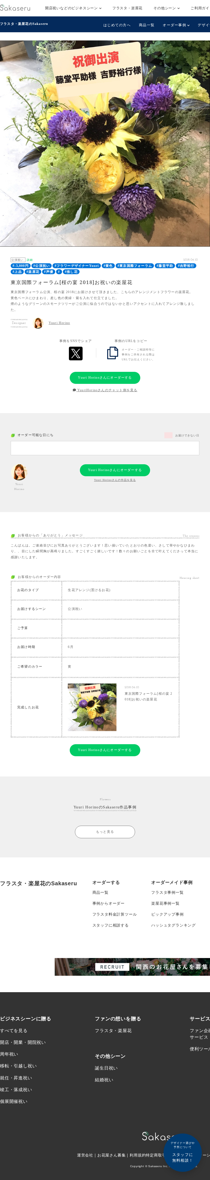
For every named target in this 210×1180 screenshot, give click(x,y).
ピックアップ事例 (167, 914)
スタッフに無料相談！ (183, 1152)
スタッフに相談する (110, 925)
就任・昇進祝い (16, 1078)
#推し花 (71, 272)
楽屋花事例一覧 (165, 903)
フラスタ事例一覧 (167, 892)
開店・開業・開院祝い (23, 1042)
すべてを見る (14, 1030)
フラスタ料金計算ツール (114, 914)
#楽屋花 (33, 272)
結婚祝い (104, 1079)
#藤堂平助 (165, 266)
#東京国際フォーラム (135, 266)
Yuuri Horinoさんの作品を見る (115, 479)
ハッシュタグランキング (173, 925)
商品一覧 (146, 25)
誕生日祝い (106, 1068)
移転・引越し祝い (18, 1066)
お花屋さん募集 (111, 1155)
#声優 (48, 272)
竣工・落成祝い (16, 1089)
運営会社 (85, 1155)
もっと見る (105, 832)
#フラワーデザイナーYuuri (77, 266)
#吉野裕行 (186, 266)
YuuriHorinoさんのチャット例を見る (107, 390)
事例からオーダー (108, 903)
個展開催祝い (14, 1101)
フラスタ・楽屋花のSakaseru (24, 24)
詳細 (30, 259)
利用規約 (138, 1155)
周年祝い (9, 1054)
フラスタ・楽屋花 (127, 8)
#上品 (17, 272)
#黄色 (108, 266)
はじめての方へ (117, 25)
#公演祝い (41, 266)
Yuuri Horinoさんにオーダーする (105, 377)
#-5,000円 (21, 266)
